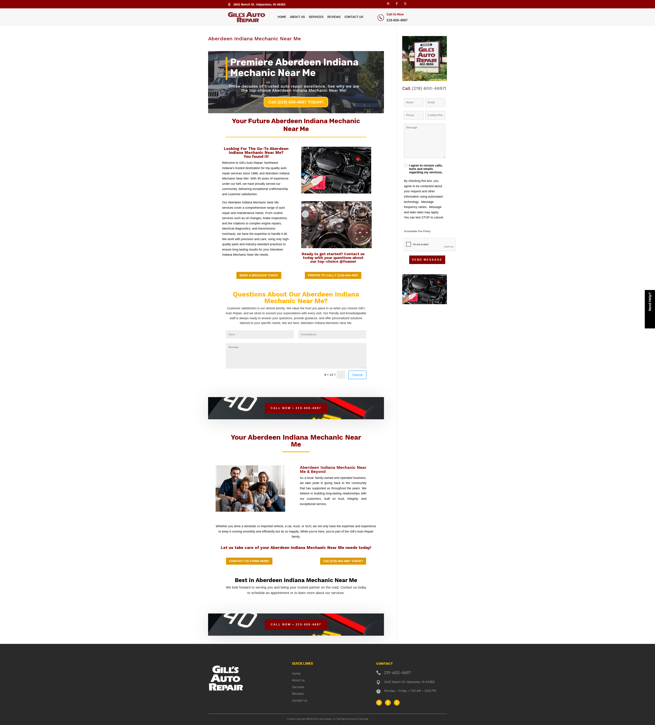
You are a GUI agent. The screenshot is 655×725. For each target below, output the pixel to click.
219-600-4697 (397, 20)
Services (316, 17)
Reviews (334, 17)
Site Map (363, 719)
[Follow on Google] (388, 3)
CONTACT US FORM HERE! (249, 561)
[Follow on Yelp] (405, 3)
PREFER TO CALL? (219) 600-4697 (333, 275)
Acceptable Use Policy (417, 231)
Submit (357, 375)
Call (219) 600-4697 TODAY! (296, 102)
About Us (297, 17)
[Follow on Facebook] (396, 3)
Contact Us (353, 17)
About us (298, 680)
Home (282, 17)
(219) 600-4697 (428, 88)
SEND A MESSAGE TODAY (258, 275)
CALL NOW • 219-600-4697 (296, 408)
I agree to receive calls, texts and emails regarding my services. (426, 169)
